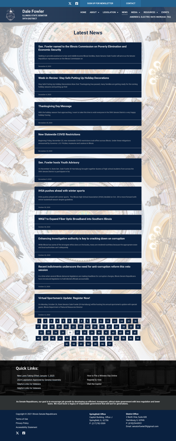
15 (129, 320)
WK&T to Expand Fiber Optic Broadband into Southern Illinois (75, 218)
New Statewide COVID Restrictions (59, 134)
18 (46, 326)
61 (67, 343)
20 (60, 326)
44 (128, 332)
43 (121, 332)
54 (96, 338)
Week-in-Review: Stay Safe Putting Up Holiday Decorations (73, 78)
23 (81, 326)
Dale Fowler (33, 11)
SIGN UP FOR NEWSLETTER (100, 3)
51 (75, 338)
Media (134, 12)
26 (103, 326)
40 (100, 332)
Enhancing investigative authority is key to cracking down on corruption (81, 238)
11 (101, 320)
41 (107, 332)
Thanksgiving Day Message (55, 106)
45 (135, 332)
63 (82, 343)
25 (96, 326)
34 (56, 332)
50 (68, 338)
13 (115, 320)
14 (122, 320)
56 (110, 338)
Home (83, 12)
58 (124, 338)
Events (165, 12)
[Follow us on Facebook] (76, 3)
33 (49, 332)
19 (53, 326)
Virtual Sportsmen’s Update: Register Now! (64, 298)
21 (67, 326)
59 (131, 338)
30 (132, 326)
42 (114, 332)
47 (46, 338)
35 (63, 332)
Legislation (109, 12)
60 (138, 338)
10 (95, 320)
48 (54, 338)
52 (82, 338)
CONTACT (130, 3)
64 (89, 343)
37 (78, 332)
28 (117, 326)
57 (117, 338)
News (125, 12)
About (93, 12)
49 (61, 338)
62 (75, 343)
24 (88, 326)
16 (136, 320)
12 (108, 320)
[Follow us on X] (70, 3)
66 (103, 343)
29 (124, 326)
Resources (149, 12)
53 (89, 338)
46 (39, 338)
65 (96, 343)
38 (85, 332)
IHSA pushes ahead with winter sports (62, 190)
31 (139, 326)
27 (110, 326)
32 (42, 332)
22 (74, 326)
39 (93, 332)
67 (110, 343)
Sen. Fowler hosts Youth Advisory (58, 162)
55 (103, 338)
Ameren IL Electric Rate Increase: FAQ (150, 17)
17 (39, 326)
